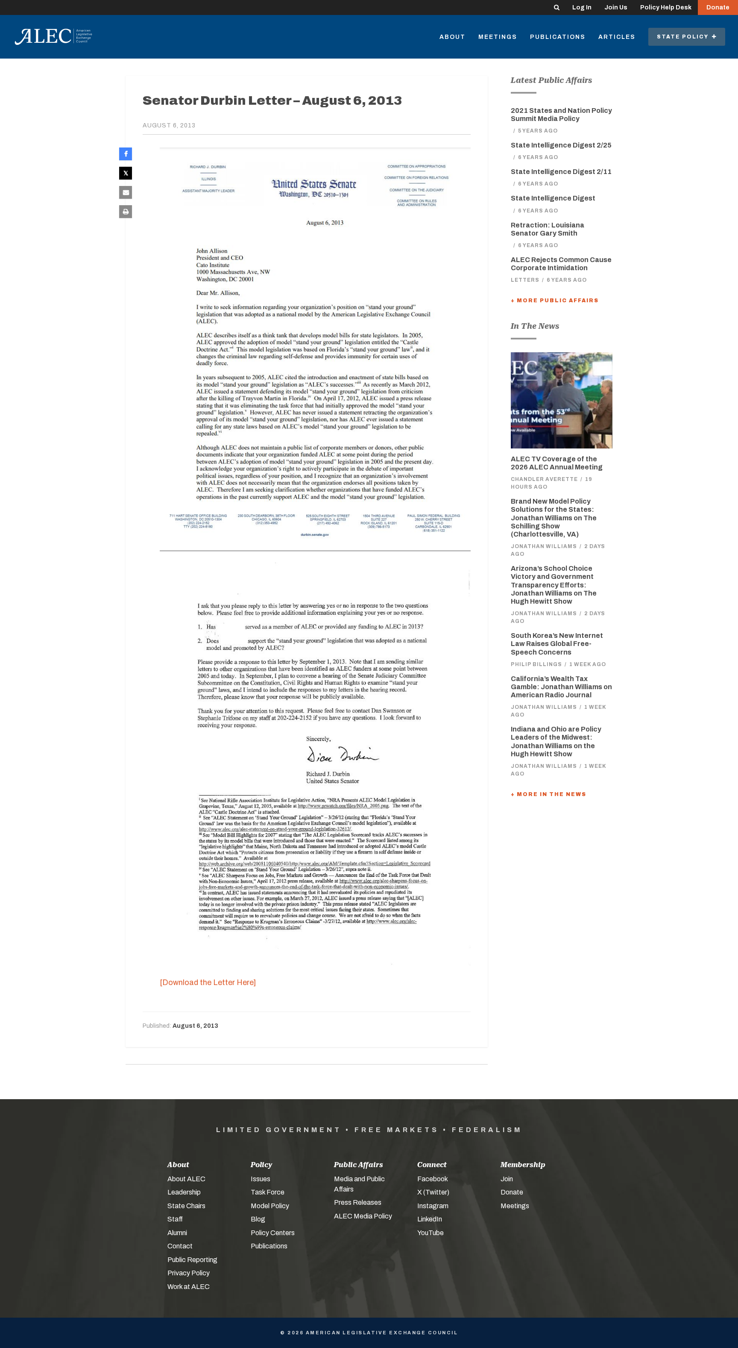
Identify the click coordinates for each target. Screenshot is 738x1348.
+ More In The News (548, 794)
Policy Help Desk (665, 7)
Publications (558, 37)
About (452, 37)
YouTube (430, 1232)
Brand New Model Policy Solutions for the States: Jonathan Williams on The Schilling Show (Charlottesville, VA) (554, 518)
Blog (258, 1219)
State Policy (684, 37)
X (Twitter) (433, 1192)
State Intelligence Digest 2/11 (561, 171)
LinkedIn (429, 1219)
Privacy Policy (188, 1273)
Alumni (177, 1232)
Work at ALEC (188, 1286)
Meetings (497, 37)
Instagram (432, 1205)
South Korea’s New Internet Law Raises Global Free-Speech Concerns (557, 643)
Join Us (615, 7)
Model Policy (270, 1205)
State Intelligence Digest (553, 198)
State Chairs (186, 1205)
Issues (260, 1179)
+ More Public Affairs (555, 301)
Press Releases (357, 1202)
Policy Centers (273, 1232)
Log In (582, 7)
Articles (617, 37)
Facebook (432, 1179)
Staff (175, 1219)
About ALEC (186, 1179)
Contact (180, 1246)
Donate (717, 7)
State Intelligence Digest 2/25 (561, 145)
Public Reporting (192, 1259)
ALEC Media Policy (363, 1216)
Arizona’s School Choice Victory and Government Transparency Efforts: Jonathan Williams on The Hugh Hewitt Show (554, 585)
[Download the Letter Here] (208, 982)
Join (507, 1179)
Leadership (184, 1192)
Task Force (267, 1192)
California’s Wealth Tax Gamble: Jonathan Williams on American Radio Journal (561, 687)
